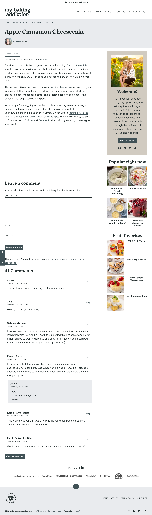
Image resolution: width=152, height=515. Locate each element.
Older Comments (14, 456)
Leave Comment (14, 247)
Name (8, 226)
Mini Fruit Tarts (136, 241)
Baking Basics (103, 12)
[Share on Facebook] (2, 252)
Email (9, 236)
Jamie (18, 41)
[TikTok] (135, 148)
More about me (127, 140)
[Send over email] (2, 262)
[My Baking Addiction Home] (18, 12)
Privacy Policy (42, 511)
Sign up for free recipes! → (76, 2)
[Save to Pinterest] (2, 257)
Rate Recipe (12, 53)
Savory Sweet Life (77, 65)
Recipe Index (18, 23)
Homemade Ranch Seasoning (117, 191)
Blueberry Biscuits (136, 259)
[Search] (144, 11)
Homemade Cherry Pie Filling (138, 223)
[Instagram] (119, 148)
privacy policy (44, 59)
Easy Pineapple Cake (136, 296)
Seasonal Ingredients (37, 23)
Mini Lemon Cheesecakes (136, 279)
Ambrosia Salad (137, 188)
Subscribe (135, 12)
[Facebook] (124, 148)
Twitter (29, 120)
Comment (11, 196)
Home (77, 12)
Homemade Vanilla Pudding (117, 221)
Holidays (120, 12)
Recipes (87, 12)
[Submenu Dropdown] (92, 12)
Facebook (44, 120)
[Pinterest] (130, 148)
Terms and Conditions (55, 511)
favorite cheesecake (61, 87)
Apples (54, 23)
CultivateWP (76, 511)
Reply (88, 281)
